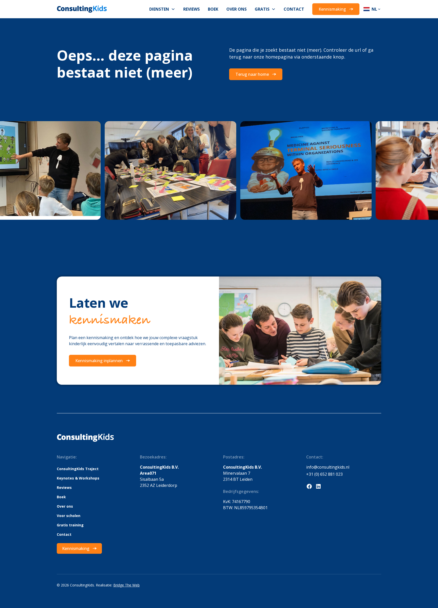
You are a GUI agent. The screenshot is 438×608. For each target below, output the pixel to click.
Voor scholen (68, 515)
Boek (213, 9)
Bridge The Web (126, 585)
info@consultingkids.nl (327, 467)
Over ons (236, 9)
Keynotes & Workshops (78, 478)
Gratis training (70, 525)
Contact (294, 9)
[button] (162, 9)
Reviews (191, 9)
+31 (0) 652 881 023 (324, 474)
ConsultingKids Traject (78, 468)
